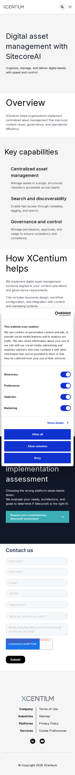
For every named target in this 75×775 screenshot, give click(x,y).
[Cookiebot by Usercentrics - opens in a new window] (55, 314)
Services (26, 730)
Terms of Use (48, 709)
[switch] (65, 386)
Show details (55, 422)
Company (26, 709)
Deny (37, 458)
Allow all (37, 434)
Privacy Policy (49, 723)
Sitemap (44, 716)
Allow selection (38, 446)
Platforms (26, 723)
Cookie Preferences (52, 730)
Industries (25, 716)
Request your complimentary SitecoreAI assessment (28, 517)
